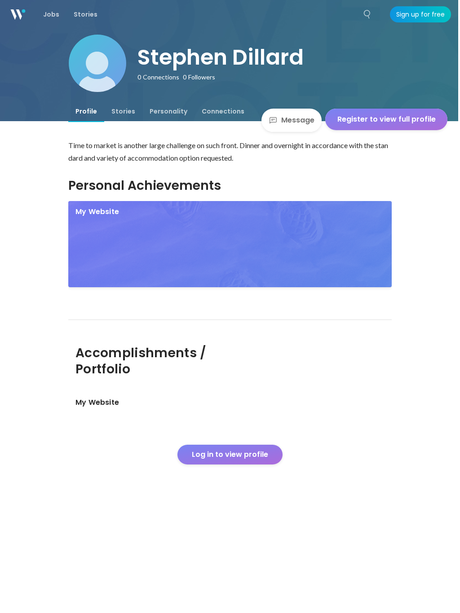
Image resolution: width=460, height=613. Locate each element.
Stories (123, 111)
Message (297, 120)
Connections (223, 111)
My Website (97, 211)
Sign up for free (420, 14)
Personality (168, 111)
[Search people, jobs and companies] (367, 14)
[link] (230, 244)
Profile (86, 111)
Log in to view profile (230, 454)
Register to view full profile (386, 119)
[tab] (86, 111)
